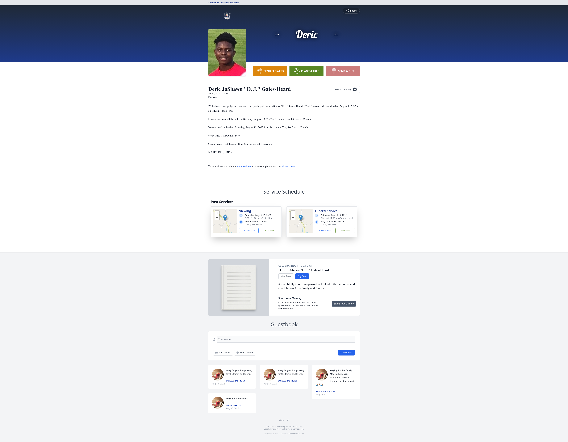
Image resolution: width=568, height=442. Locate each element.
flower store (288, 166)
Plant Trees (269, 230)
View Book (286, 276)
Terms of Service (292, 429)
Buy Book (302, 276)
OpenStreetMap (287, 433)
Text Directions (249, 230)
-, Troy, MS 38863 (253, 224)
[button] (225, 218)
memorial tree (244, 166)
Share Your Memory (344, 303)
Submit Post (346, 352)
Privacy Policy (275, 429)
